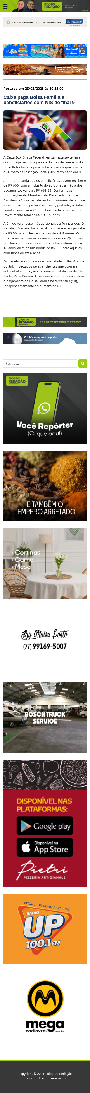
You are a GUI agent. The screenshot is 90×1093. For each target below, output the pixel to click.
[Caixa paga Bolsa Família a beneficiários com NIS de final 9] (45, 130)
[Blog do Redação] (45, 5)
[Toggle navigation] (5, 6)
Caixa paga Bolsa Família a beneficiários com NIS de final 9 (39, 99)
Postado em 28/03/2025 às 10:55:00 (33, 88)
